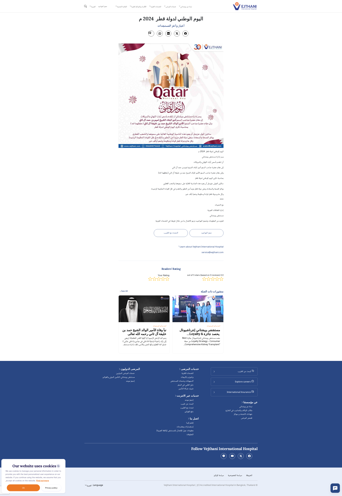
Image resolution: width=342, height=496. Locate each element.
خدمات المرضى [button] (171, 6)
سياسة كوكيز (219, 475)
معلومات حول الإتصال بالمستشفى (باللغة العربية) (175, 431)
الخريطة (249, 475)
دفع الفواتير (189, 412)
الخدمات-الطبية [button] (156, 6)
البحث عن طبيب (187, 404)
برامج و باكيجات (187, 377)
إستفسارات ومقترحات (185, 427)
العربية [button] (93, 6)
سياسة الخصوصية (235, 475)
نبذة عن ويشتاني (245, 406)
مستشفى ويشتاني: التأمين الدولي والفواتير (118, 377)
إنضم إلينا (189, 423)
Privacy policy (51, 488)
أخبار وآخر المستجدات (213, 326)
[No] (62, 459)
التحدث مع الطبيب (171, 233)
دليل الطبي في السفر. (185, 385)
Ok (23, 488)
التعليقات (189, 434)
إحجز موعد (189, 400)
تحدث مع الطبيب (186, 408)
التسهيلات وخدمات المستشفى (181, 381)
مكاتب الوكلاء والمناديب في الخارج (239, 410)
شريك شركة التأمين (185, 389)
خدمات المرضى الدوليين (125, 373)
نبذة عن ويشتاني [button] (186, 6)
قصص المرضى (246, 418)
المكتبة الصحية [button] (122, 6)
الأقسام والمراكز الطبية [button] (138, 6)
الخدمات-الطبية (187, 373)
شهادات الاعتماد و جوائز (243, 414)
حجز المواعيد (102, 6)
